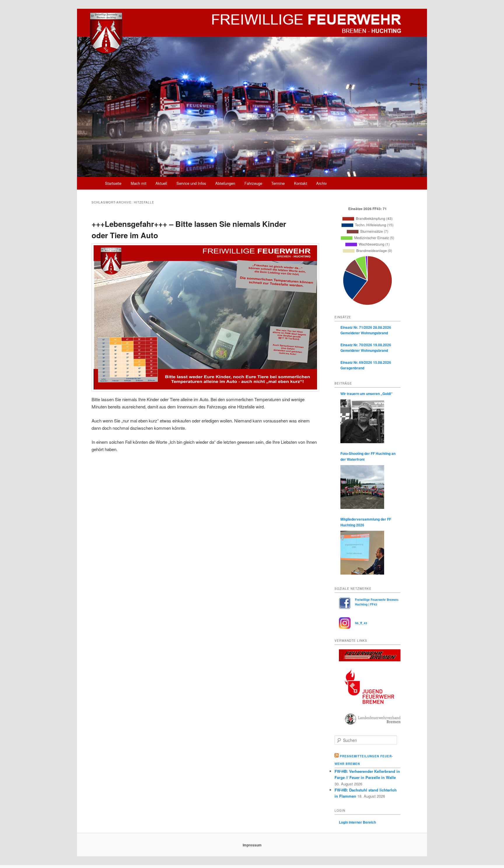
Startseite (113, 183)
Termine (278, 183)
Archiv (321, 183)
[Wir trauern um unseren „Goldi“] (362, 421)
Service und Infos (191, 183)
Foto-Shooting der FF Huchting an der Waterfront (368, 456)
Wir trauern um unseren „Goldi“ (366, 393)
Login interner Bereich (357, 822)
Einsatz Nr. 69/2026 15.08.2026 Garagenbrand (365, 365)
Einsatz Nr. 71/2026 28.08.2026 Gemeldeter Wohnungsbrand (365, 330)
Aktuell (161, 183)
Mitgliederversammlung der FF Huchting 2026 (365, 522)
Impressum (252, 845)
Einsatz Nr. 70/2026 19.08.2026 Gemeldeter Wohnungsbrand (365, 347)
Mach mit (138, 183)
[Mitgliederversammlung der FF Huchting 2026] (362, 553)
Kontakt (300, 183)
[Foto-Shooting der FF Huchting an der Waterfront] (362, 487)
